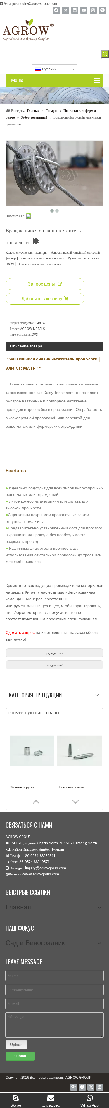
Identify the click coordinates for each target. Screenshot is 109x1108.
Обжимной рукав (22, 787)
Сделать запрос (20, 632)
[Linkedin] (74, 10)
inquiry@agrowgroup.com (37, 4)
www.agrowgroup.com (41, 874)
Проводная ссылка (70, 787)
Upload (16, 1044)
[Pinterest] (102, 10)
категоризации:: (21, 334)
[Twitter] (65, 10)
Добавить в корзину (42, 298)
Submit (20, 1056)
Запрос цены (41, 284)
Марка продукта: (22, 323)
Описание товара (26, 346)
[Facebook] (56, 10)
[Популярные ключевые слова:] (105, 54)
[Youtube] (83, 10)
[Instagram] (93, 10)
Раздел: (15, 329)
